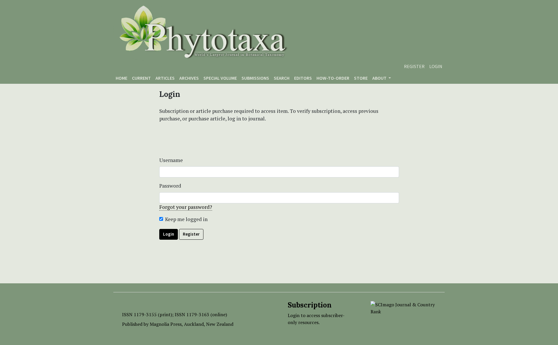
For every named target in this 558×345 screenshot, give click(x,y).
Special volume (220, 78)
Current (141, 78)
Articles (165, 78)
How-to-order (332, 78)
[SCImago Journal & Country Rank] (403, 307)
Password (170, 185)
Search (281, 78)
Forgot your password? (185, 207)
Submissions (255, 78)
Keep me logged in (186, 219)
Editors (303, 78)
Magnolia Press (166, 324)
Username (171, 160)
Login (435, 66)
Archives (189, 78)
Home (121, 78)
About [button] (379, 78)
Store (361, 78)
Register (414, 66)
